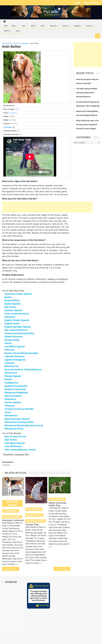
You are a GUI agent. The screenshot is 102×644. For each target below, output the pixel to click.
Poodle (8, 379)
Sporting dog (12, 112)
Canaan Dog (31, 524)
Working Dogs (36, 521)
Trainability (7, 127)
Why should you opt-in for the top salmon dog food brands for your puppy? (87, 124)
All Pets (7, 31)
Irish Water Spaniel (14, 346)
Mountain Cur (11, 366)
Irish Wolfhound (13, 446)
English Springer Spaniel (17, 326)
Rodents (53, 26)
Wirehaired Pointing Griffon (19, 422)
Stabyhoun (10, 399)
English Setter (12, 323)
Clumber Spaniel (13, 310)
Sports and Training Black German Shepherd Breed (87, 113)
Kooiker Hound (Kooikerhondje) (21, 353)
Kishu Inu (9, 349)
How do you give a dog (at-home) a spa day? (87, 81)
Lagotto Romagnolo (15, 359)
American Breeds (12, 503)
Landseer (9, 363)
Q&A (5, 26)
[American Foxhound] (13, 486)
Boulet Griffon (12, 300)
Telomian (9, 405)
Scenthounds (12, 516)
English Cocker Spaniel (16, 320)
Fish (42, 26)
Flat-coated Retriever (15, 330)
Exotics (89, 26)
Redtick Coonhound (15, 389)
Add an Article (91, 2)
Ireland (17, 109)
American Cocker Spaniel (18, 294)
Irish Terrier (10, 439)
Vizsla (7, 412)
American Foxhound (13, 520)
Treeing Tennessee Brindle (19, 409)
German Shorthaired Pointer (19, 333)
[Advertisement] (47, 207)
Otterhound (10, 372)
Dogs (14, 26)
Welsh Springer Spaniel (17, 419)
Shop (18, 31)
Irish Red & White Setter (12, 569)
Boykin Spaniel (12, 303)
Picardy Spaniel (12, 376)
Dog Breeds (10, 511)
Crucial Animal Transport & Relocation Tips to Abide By (87, 104)
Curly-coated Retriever (16, 313)
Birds (33, 26)
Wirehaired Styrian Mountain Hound (23, 425)
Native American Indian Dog (57, 504)
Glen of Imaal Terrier (15, 436)
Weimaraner (11, 415)
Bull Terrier (10, 307)
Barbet (8, 297)
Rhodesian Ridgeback (16, 392)
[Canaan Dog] (36, 490)
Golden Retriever (13, 336)
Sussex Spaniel (12, 402)
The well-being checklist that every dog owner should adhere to (86, 93)
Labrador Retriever (14, 356)
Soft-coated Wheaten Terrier (20, 449)
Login (78, 2)
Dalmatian (9, 317)
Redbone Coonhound (15, 386)
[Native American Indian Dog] (60, 485)
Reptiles (77, 26)
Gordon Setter (12, 340)
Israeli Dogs (34, 515)
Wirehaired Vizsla (14, 428)
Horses (65, 26)
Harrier (8, 343)
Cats (23, 26)
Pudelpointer (11, 382)
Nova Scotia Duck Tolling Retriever (23, 369)
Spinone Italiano (13, 396)
